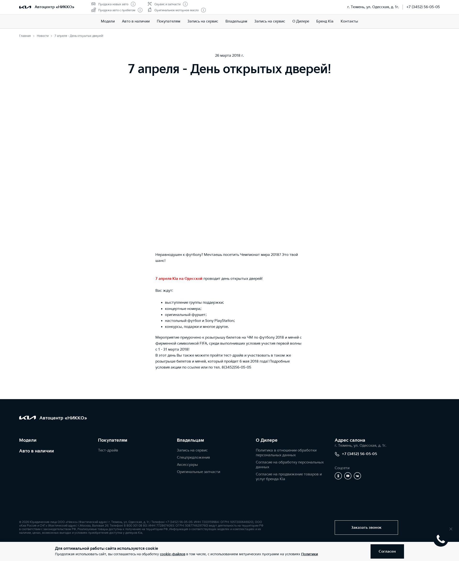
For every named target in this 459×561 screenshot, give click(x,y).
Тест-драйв (108, 450)
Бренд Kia (324, 21)
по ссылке (191, 367)
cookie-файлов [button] (172, 554)
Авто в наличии (136, 21)
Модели (108, 21)
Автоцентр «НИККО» (54, 7)
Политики (309, 554)
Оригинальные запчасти (198, 472)
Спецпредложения (193, 457)
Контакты (349, 21)
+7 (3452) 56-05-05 (423, 7)
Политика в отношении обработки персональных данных (286, 452)
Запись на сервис (202, 21)
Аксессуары (187, 464)
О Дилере (300, 21)
